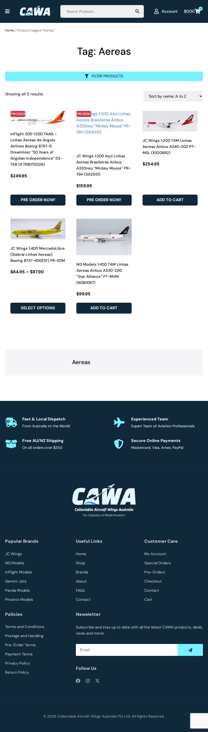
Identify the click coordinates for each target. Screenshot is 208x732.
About (81, 581)
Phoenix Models (19, 599)
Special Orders (157, 563)
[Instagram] (87, 680)
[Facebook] (78, 680)
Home (9, 30)
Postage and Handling (24, 635)
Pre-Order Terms (20, 645)
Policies (13, 614)
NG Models (14, 563)
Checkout (153, 581)
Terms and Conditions (24, 626)
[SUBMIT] (190, 650)
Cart (148, 599)
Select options (38, 308)
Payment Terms (19, 654)
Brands (82, 572)
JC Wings (13, 553)
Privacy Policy (17, 663)
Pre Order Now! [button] (38, 199)
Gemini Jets (16, 581)
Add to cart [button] (170, 199)
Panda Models (17, 590)
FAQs (80, 590)
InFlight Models (18, 572)
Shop (80, 563)
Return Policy (17, 672)
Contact (83, 599)
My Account (155, 553)
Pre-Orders (154, 572)
